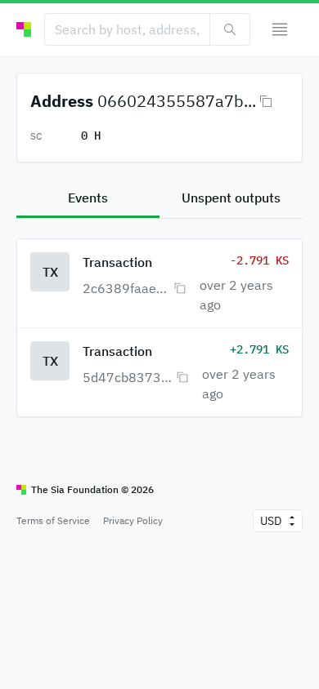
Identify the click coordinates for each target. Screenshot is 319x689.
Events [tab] (88, 197)
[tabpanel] (159, 318)
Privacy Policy (133, 520)
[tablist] (159, 199)
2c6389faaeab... (126, 288)
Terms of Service (53, 520)
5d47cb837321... (128, 377)
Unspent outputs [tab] (231, 197)
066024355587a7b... (176, 101)
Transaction (117, 262)
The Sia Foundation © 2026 (92, 489)
